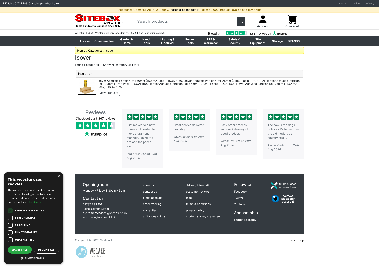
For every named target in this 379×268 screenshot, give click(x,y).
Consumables (104, 41)
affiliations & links (154, 216)
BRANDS (294, 41)
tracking (356, 3)
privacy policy (195, 210)
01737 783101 (23, 3)
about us (149, 185)
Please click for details (184, 9)
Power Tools (189, 41)
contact (343, 3)
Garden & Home (126, 41)
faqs (189, 197)
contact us (150, 191)
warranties (150, 210)
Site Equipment (257, 41)
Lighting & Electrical (167, 41)
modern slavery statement (203, 216)
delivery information (199, 185)
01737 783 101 (92, 204)
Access (84, 41)
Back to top (296, 240)
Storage (277, 41)
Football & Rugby (245, 219)
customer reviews (198, 191)
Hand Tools (146, 41)
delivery (369, 3)
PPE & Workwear (211, 41)
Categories (95, 50)
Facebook (240, 191)
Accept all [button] (19, 249)
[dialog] (33, 218)
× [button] (58, 176)
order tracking (152, 204)
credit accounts (153, 197)
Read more (35, 202)
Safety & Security (234, 41)
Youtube (239, 204)
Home (81, 50)
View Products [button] (108, 92)
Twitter (238, 198)
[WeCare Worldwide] (90, 251)
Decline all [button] (46, 249)
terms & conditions (198, 204)
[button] (33, 258)
